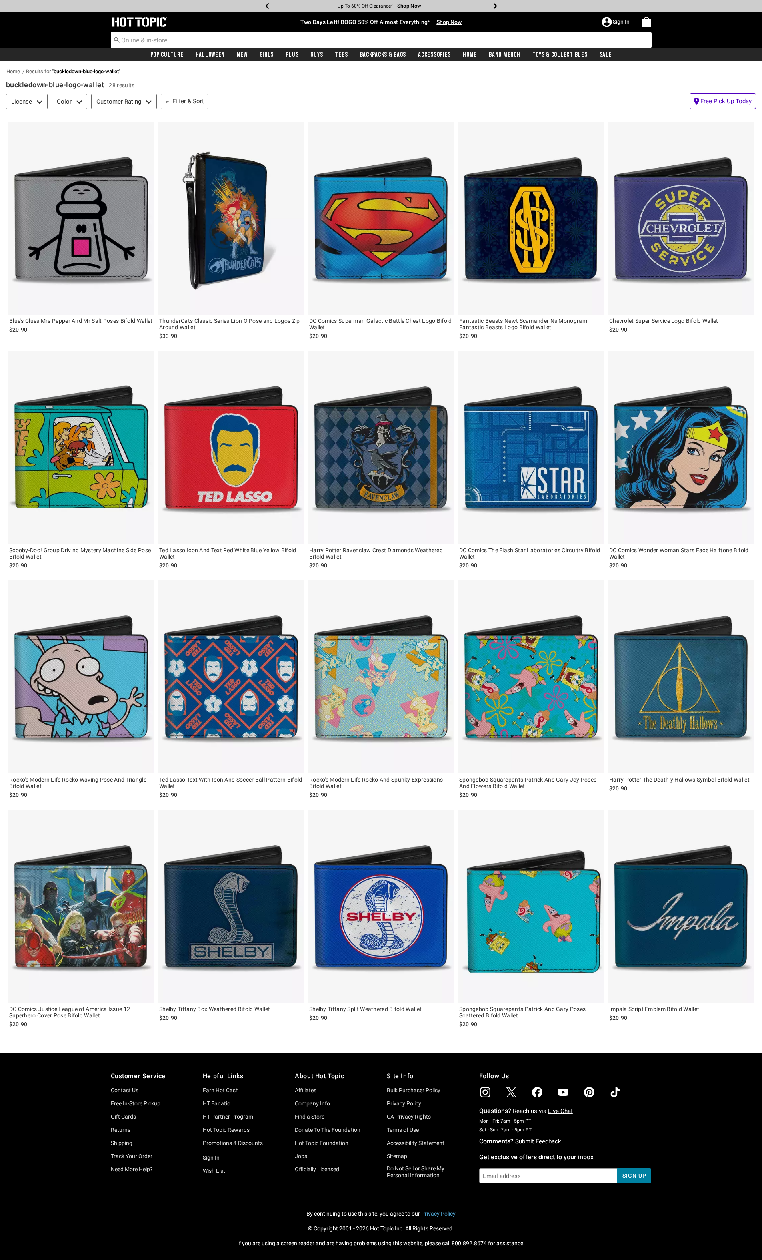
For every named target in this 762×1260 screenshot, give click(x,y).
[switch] (723, 101)
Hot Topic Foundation (321, 1143)
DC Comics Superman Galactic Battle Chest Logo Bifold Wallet (380, 324)
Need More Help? (132, 1169)
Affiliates (305, 1090)
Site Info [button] (400, 1076)
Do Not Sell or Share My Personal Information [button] (415, 1171)
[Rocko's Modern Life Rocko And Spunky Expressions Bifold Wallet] (381, 676)
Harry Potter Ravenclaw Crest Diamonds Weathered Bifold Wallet (376, 553)
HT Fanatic (216, 1103)
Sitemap (397, 1156)
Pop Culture (167, 55)
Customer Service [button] (138, 1076)
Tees (341, 55)
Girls (267, 55)
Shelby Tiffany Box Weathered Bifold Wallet (214, 1009)
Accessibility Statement (415, 1143)
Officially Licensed (317, 1169)
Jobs (301, 1156)
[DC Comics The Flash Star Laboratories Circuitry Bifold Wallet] (531, 447)
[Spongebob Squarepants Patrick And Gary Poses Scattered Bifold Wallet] (531, 906)
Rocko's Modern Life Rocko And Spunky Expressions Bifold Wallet (376, 782)
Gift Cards (123, 1116)
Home (470, 55)
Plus (292, 55)
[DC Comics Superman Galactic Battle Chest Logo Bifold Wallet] (381, 218)
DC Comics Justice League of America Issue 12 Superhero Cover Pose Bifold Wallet (69, 1012)
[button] (616, 22)
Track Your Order (131, 1156)
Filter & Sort (188, 101)
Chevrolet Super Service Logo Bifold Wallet (663, 321)
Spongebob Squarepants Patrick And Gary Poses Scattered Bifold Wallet (522, 1012)
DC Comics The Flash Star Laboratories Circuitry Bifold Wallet (529, 553)
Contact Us (124, 1090)
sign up (634, 1175)
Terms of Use (403, 1130)
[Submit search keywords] (117, 40)
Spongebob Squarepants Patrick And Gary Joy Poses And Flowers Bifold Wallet (527, 782)
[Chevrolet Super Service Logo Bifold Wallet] (681, 218)
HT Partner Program (228, 1116)
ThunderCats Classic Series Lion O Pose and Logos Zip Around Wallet (229, 324)
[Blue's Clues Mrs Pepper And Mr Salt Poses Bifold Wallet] (81, 218)
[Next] (495, 6)
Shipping (121, 1143)
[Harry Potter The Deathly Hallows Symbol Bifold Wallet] (681, 676)
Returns (120, 1130)
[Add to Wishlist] (146, 129)
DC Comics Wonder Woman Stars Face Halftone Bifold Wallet (679, 553)
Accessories (434, 55)
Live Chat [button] (560, 1111)
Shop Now (404, 6)
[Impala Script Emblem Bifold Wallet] (681, 906)
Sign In (211, 1158)
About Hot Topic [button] (319, 1076)
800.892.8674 (469, 1243)
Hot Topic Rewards (226, 1130)
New (242, 55)
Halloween (210, 55)
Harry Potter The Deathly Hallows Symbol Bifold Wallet (679, 779)
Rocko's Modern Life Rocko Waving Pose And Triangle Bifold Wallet (77, 782)
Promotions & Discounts (233, 1143)
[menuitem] (646, 22)
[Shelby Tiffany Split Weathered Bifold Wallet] (381, 906)
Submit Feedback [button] (538, 1141)
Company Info (312, 1103)
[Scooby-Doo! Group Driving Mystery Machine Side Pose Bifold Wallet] (81, 447)
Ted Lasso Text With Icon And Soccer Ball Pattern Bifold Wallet (230, 782)
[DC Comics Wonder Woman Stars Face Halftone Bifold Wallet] (681, 447)
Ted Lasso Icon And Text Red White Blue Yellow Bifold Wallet (227, 553)
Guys (316, 55)
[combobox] (381, 40)
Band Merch (504, 55)
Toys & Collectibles (560, 55)
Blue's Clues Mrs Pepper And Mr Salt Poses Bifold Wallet (81, 321)
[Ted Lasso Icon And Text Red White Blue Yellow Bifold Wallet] (231, 447)
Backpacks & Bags (383, 55)
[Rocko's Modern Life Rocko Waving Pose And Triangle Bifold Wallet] (81, 676)
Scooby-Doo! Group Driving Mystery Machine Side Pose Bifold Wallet (80, 553)
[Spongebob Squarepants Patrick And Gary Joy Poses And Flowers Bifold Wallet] (531, 676)
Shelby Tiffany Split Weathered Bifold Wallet (365, 1009)
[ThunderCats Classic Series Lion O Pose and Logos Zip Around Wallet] (231, 218)
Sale (606, 55)
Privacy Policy (404, 1103)
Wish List (214, 1171)
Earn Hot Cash (221, 1090)
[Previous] (267, 6)
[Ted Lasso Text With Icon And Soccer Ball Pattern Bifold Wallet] (231, 676)
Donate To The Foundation (327, 1130)
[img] (485, 1092)
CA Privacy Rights (409, 1116)
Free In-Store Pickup (135, 1103)
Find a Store (309, 1116)
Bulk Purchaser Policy (413, 1090)
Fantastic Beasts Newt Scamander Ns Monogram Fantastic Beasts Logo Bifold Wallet (523, 324)
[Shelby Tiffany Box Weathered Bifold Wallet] (231, 906)
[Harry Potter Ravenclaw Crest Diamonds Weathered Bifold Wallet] (381, 447)
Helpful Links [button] (223, 1076)
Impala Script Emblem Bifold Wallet (654, 1009)
